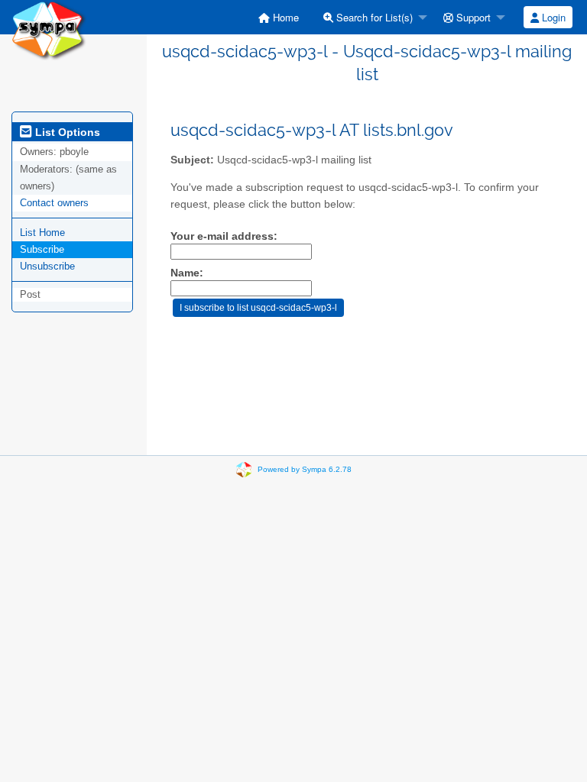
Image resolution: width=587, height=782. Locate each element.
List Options (66, 132)
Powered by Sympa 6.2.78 (305, 469)
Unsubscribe (47, 266)
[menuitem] (278, 17)
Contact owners (54, 202)
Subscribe (42, 249)
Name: (186, 273)
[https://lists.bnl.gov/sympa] (48, 29)
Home (284, 17)
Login (552, 17)
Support (472, 17)
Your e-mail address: (223, 236)
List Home (42, 232)
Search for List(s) (373, 17)
